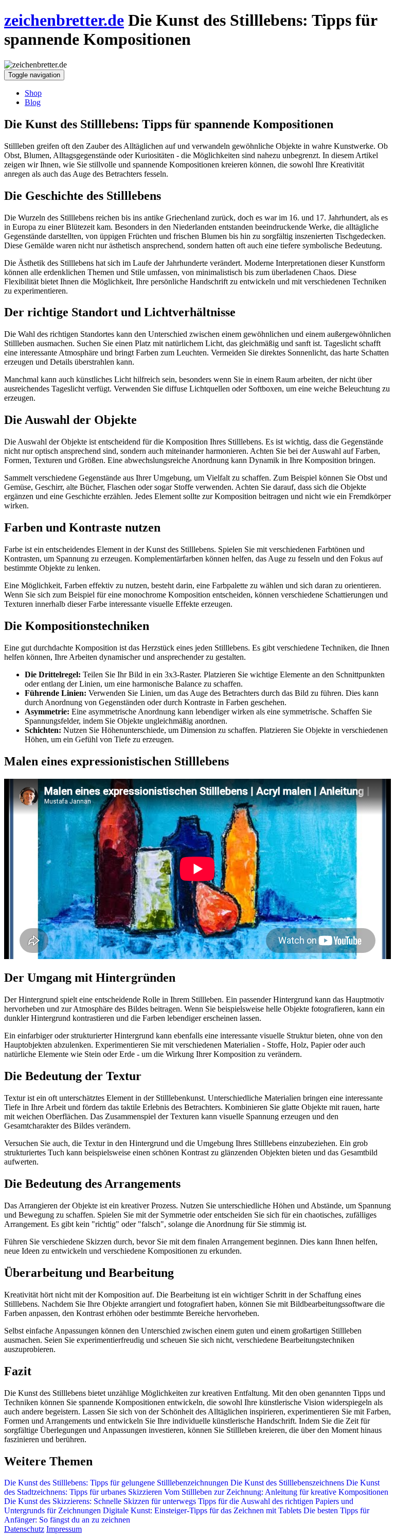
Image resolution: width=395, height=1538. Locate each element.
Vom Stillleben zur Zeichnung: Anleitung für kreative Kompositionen (275, 1492)
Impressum (64, 1529)
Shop (33, 93)
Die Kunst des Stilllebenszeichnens (286, 1482)
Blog (33, 102)
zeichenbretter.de (64, 20)
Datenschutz (24, 1529)
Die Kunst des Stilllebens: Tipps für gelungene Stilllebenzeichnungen (116, 1482)
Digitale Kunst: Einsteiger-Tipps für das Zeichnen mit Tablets (202, 1510)
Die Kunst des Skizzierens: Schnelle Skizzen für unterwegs (100, 1501)
